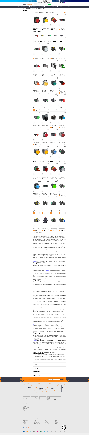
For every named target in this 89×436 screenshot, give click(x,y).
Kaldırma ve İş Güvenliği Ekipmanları (55, 6)
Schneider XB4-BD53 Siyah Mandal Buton (45, 125)
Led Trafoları (35, 420)
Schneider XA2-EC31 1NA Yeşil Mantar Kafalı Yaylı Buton (36, 125)
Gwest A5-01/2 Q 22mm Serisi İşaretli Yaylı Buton (45, 228)
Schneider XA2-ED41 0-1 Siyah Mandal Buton (53, 108)
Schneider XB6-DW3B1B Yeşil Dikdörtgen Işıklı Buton (45, 194)
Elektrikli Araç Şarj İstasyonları (34, 397)
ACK (45, 419)
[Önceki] (33, 37)
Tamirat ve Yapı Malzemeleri (61, 6)
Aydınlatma (18, 6)
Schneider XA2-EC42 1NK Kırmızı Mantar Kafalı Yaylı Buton (62, 108)
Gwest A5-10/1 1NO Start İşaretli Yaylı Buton (53, 211)
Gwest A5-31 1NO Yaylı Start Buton (45, 211)
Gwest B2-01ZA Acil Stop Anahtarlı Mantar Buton (36, 142)
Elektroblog (40, 397)
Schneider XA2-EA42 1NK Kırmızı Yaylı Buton (53, 142)
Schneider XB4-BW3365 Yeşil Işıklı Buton (53, 91)
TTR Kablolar (24, 423)
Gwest (34, 107)
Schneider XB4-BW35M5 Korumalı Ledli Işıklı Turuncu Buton (45, 159)
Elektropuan (40, 398)
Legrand (56, 420)
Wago (56, 423)
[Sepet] (59, 4)
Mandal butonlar (35, 249)
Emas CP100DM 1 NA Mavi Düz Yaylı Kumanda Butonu (62, 125)
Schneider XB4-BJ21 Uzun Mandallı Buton (45, 74)
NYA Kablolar (35, 419)
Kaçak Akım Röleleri (33, 399)
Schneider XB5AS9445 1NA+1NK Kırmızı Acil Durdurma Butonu (52, 28)
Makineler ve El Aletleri (25, 402)
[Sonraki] (65, 37)
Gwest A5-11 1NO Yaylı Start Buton (36, 211)
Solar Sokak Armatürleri (25, 420)
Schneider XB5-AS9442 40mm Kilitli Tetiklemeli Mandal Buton (53, 177)
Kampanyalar (36, 2)
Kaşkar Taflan (46, 422)
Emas (59, 90)
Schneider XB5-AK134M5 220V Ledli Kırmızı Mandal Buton (45, 177)
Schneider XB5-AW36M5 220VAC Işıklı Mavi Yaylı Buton (36, 194)
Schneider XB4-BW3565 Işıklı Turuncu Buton (36, 159)
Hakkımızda (24, 2)
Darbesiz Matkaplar (33, 401)
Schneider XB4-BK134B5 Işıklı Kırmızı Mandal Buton (36, 74)
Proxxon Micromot (47, 423)
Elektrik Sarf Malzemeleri (36, 422)
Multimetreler (24, 422)
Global (56, 418)
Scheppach (46, 421)
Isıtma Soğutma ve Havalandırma (25, 403)
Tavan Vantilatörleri (25, 418)
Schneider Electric (35, 27)
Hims (45, 418)
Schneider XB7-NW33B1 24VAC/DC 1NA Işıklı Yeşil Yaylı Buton (53, 194)
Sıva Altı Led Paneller (25, 419)
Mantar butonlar (34, 256)
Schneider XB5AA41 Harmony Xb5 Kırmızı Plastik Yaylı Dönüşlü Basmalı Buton (36, 28)
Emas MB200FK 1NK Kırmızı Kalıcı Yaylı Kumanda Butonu (62, 91)
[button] (34, 33)
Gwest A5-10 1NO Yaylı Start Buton (62, 194)
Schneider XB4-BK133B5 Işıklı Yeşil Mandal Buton (62, 74)
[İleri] (65, 233)
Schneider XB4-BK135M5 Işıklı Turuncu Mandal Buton (36, 91)
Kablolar (40, 6)
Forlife (56, 419)
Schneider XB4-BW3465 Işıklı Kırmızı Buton (62, 142)
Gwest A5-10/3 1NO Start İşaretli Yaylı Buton (36, 228)
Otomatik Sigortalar (33, 400)
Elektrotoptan (33, 2)
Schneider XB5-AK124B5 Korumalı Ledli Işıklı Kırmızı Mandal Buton (36, 177)
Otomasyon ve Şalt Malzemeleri (23, 6)
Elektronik (24, 410)
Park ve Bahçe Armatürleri (37, 423)
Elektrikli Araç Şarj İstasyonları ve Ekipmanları (35, 6)
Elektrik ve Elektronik (29, 6)
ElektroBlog (30, 2)
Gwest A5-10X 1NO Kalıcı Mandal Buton (36, 108)
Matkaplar (50, 6)
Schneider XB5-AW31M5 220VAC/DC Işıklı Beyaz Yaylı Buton (62, 177)
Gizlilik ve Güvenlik (41, 401)
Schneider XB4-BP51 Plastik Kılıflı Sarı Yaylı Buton (45, 91)
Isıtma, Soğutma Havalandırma (68, 6)
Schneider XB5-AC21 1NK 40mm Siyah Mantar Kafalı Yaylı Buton (62, 159)
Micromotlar (35, 421)
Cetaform (56, 422)
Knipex (56, 421)
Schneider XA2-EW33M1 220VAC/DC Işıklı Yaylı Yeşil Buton (45, 108)
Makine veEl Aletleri (42, 6)
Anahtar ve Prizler (25, 421)
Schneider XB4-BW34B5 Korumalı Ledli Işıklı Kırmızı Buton (45, 142)
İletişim (27, 2)
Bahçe (24, 409)
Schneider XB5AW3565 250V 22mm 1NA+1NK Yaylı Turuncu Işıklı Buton (45, 28)
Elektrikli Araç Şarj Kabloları (34, 398)
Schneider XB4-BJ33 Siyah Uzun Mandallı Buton (53, 74)
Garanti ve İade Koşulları (41, 400)
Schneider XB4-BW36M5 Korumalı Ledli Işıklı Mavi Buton (53, 159)
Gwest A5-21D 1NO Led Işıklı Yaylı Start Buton (62, 228)
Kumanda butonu (48, 270)
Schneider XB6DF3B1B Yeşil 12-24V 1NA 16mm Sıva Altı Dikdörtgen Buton (62, 28)
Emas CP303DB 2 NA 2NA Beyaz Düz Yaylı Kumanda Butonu (53, 125)
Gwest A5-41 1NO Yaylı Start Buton (62, 211)
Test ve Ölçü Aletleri (46, 6)
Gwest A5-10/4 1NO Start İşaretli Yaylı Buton (53, 228)
